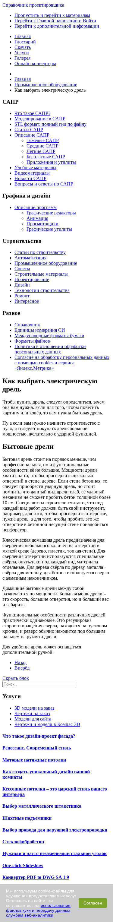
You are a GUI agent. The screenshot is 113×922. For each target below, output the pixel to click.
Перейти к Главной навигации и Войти (55, 20)
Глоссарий (25, 41)
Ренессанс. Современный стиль (36, 747)
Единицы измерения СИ (39, 330)
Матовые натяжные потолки (34, 759)
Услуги (21, 52)
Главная (22, 36)
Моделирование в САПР (39, 118)
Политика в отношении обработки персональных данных (50, 349)
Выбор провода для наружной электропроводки (54, 829)
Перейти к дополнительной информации (56, 26)
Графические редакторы (51, 212)
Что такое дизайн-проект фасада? (38, 736)
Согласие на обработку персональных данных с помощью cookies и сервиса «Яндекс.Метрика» (61, 363)
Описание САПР (31, 135)
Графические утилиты (49, 229)
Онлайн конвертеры (35, 63)
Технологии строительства (42, 290)
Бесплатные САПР (46, 156)
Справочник (27, 324)
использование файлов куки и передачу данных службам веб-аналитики (38, 910)
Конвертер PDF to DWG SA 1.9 (35, 877)
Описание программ (35, 207)
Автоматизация (30, 257)
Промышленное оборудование (45, 263)
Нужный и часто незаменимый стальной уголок (54, 853)
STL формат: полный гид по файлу (50, 124)
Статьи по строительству (40, 252)
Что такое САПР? (32, 113)
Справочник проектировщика (33, 5)
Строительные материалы (41, 274)
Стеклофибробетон (23, 841)
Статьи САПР (28, 129)
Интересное (26, 301)
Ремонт (22, 295)
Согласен (92, 903)
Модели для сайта (32, 718)
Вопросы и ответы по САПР (43, 183)
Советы (22, 268)
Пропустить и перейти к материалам (52, 15)
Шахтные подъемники (27, 818)
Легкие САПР (41, 151)
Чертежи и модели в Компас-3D (47, 724)
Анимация (37, 218)
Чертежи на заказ (32, 713)
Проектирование (31, 279)
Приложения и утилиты (51, 162)
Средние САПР (42, 145)
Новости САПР (30, 178)
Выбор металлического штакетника (41, 806)
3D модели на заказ (34, 708)
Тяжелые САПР (43, 140)
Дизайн (22, 284)
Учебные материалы (35, 167)
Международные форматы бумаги (49, 335)
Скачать (22, 47)
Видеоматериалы (32, 173)
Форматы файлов (32, 341)
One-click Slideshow (22, 865)
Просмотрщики (42, 223)
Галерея (22, 58)
